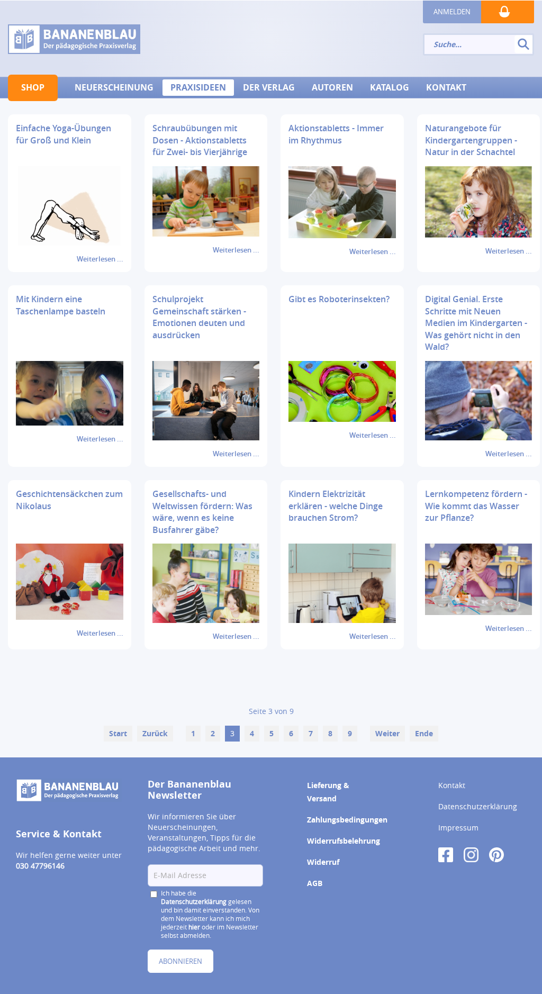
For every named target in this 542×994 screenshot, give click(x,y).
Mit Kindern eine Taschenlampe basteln (60, 305)
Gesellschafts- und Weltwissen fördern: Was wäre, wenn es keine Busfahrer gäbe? (202, 512)
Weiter (387, 733)
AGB (314, 883)
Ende (424, 733)
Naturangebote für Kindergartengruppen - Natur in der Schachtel (471, 140)
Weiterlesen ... (100, 259)
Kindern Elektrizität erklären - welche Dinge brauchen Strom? (335, 505)
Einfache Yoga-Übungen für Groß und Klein (63, 134)
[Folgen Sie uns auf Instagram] (471, 854)
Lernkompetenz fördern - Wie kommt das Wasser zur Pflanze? (476, 505)
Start (118, 733)
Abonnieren (180, 961)
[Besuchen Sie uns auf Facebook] (445, 854)
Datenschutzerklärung (194, 901)
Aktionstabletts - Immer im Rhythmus (336, 134)
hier (194, 927)
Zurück (155, 733)
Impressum (458, 828)
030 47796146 (40, 866)
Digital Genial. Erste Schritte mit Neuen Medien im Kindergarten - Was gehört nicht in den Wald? (476, 323)
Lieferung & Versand (328, 791)
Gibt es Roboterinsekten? (339, 299)
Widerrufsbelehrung (343, 841)
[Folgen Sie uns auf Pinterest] (496, 854)
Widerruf (323, 862)
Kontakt (451, 785)
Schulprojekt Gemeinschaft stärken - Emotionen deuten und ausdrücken (199, 317)
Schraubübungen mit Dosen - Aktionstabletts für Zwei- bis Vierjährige (199, 140)
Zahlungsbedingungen (347, 820)
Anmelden (452, 11)
